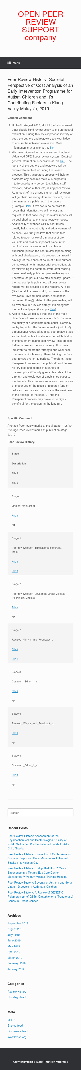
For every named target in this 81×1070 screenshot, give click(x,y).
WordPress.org (17, 1037)
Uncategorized (16, 997)
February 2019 (16, 963)
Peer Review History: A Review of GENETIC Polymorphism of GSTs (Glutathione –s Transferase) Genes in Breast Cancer (40, 896)
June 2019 (14, 940)
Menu (16, 63)
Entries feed (15, 1025)
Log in (11, 1020)
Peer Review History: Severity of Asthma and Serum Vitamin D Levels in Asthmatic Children (40, 884)
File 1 (15, 515)
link (52, 147)
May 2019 (14, 946)
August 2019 (15, 929)
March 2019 (15, 958)
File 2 (15, 571)
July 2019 (14, 935)
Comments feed (17, 1031)
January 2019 (16, 969)
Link (27, 206)
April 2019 (14, 952)
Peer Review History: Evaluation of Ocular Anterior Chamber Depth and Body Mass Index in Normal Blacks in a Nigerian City (39, 858)
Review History (17, 991)
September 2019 (18, 923)
